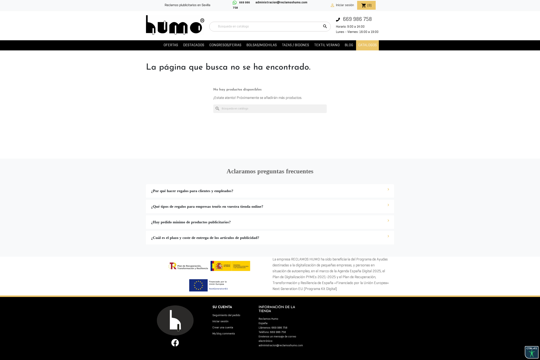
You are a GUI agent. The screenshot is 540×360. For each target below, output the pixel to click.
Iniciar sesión (220, 321)
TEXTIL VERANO (327, 45)
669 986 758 (357, 19)
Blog (349, 45)
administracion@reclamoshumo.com (281, 345)
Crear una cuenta (222, 327)
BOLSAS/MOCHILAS (261, 45)
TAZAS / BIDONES (295, 45)
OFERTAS (170, 45)
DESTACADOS (193, 45)
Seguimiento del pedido (226, 315)
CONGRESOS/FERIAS (225, 45)
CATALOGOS (367, 45)
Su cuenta (222, 307)
